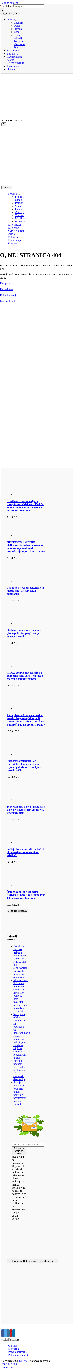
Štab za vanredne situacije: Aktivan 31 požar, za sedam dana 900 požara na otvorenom (26, 894)
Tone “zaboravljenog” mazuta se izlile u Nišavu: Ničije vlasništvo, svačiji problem (26, 809)
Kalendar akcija (8, 295)
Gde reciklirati (7, 301)
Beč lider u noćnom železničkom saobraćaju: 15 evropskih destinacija (25, 590)
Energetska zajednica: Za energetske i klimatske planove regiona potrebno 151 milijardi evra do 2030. (24, 765)
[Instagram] (8, 1333)
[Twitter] (5, 1333)
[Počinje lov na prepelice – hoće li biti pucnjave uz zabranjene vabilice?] (30, 842)
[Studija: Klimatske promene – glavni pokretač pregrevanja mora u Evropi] (30, 623)
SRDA (23, 1360)
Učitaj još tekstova (17, 911)
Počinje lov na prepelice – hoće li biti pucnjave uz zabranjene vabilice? (25, 852)
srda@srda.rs (10, 1339)
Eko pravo (5, 283)
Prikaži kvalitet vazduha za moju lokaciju (32, 1261)
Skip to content (9, 2)
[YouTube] (11, 1333)
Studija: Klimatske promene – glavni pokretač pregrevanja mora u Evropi (24, 633)
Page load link (9, 1363)
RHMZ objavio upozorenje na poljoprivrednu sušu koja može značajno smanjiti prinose (25, 675)
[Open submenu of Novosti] (16, 20)
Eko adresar (6, 289)
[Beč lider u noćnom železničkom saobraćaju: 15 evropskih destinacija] (30, 580)
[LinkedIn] (13, 1333)
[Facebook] (2, 1333)
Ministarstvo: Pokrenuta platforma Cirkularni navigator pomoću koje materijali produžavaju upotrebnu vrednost (26, 546)
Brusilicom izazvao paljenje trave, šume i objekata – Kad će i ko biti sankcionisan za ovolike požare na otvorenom (25, 506)
